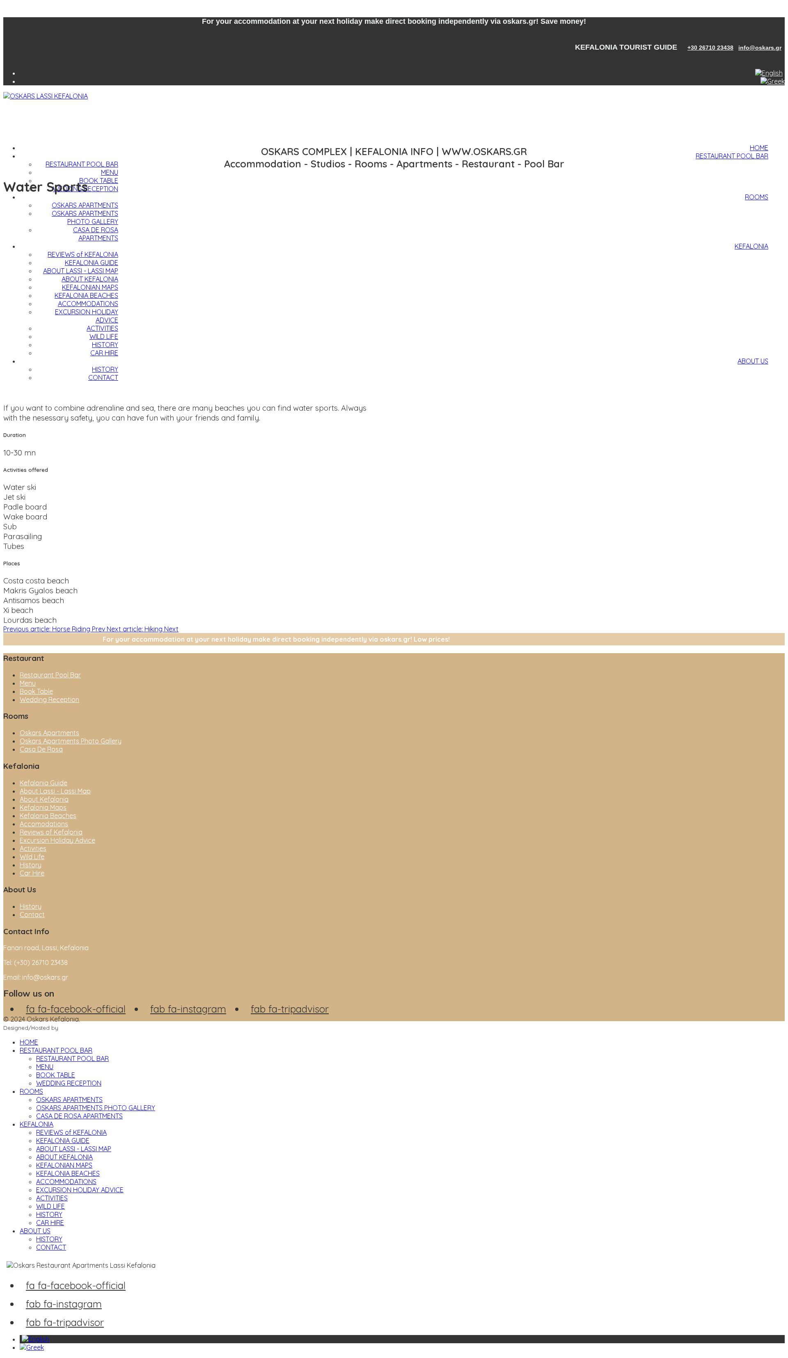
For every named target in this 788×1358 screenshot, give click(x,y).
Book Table (36, 691)
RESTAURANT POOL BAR (732, 156)
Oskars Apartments (49, 733)
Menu (28, 683)
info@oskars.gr (759, 47)
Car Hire (32, 873)
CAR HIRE (104, 353)
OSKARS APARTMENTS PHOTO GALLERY (85, 217)
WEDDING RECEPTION (68, 1083)
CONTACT (103, 377)
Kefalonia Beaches (48, 816)
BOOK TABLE (98, 180)
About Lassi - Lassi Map (55, 791)
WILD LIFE (103, 336)
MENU (109, 172)
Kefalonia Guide (43, 783)
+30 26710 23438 (710, 47)
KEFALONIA (751, 246)
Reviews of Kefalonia (51, 832)
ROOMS (756, 197)
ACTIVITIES (102, 328)
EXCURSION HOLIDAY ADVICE (80, 1190)
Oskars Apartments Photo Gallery (70, 741)
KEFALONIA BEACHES (86, 295)
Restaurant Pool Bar (50, 675)
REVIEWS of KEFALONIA (83, 254)
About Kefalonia (44, 799)
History (30, 865)
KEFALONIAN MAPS (90, 287)
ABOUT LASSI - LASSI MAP (80, 271)
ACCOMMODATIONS (88, 303)
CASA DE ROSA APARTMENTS (95, 234)
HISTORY (105, 345)
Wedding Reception (49, 699)
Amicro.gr (73, 1027)
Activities (33, 848)
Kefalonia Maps (43, 807)
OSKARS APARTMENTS (85, 205)
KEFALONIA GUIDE (91, 262)
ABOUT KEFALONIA (90, 279)
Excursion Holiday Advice (57, 840)
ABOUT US (753, 361)
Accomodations (44, 824)
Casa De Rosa (41, 749)
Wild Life (32, 857)
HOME (759, 148)
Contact (32, 914)
